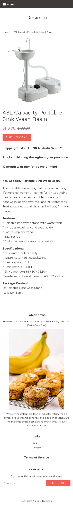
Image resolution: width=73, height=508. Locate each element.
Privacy (36, 447)
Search (36, 443)
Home (5, 32)
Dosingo (47, 501)
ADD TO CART (16, 137)
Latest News (36, 315)
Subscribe (58, 483)
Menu (11, 4)
